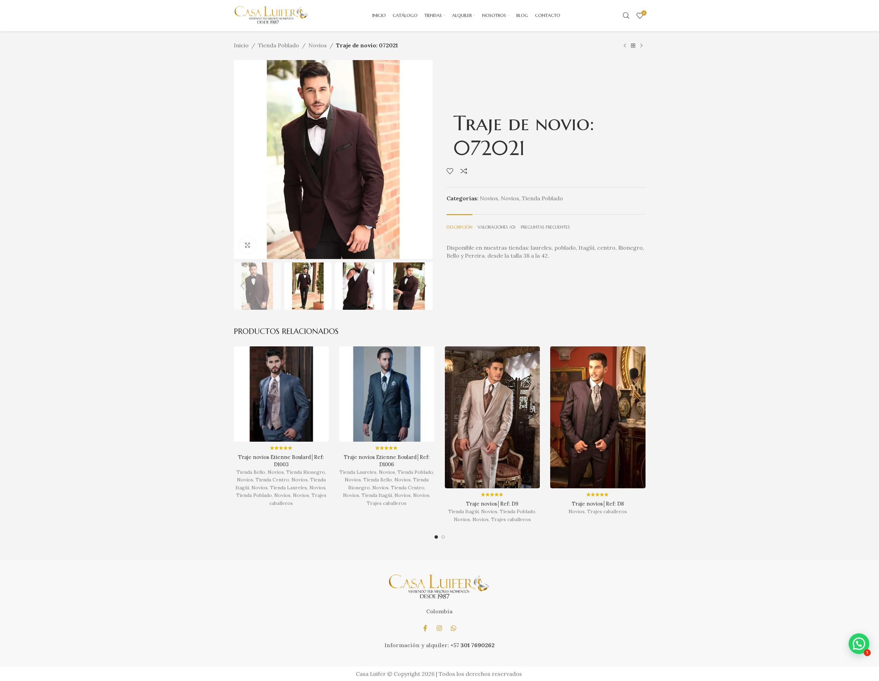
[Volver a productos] (633, 45)
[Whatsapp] (453, 628)
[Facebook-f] (425, 628)
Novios (317, 45)
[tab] (459, 223)
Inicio (241, 45)
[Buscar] (626, 15)
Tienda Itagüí (377, 495)
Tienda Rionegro (305, 472)
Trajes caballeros (387, 503)
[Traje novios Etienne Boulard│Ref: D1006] (386, 394)
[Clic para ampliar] (247, 245)
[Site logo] (272, 14)
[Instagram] (439, 628)
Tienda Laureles (288, 488)
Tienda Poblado (278, 45)
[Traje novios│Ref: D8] (598, 417)
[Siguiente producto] (641, 45)
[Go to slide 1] (436, 539)
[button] (242, 286)
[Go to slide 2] (443, 539)
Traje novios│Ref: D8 (598, 503)
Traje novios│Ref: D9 (492, 503)
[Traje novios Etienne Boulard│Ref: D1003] (281, 394)
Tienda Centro (272, 480)
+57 (455, 645)
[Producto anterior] (625, 45)
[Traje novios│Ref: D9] (492, 417)
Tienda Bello (251, 472)
